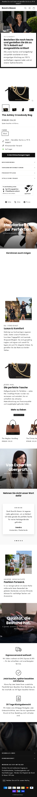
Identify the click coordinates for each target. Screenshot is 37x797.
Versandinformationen (13, 167)
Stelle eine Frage (10, 178)
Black (5, 134)
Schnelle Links (8, 753)
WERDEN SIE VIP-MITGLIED (13, 764)
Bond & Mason (9, 8)
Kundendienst (8, 758)
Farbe (4, 130)
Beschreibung (8, 162)
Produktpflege (9, 173)
